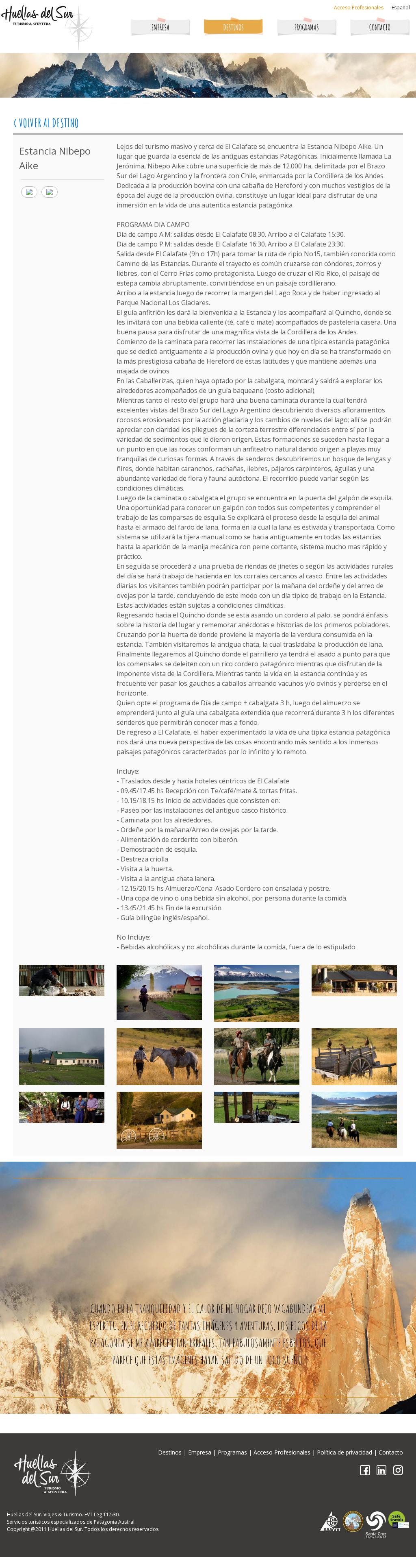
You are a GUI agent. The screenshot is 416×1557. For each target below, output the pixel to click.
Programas (232, 1452)
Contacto (391, 1452)
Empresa (199, 1452)
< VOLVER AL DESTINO (46, 123)
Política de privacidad (344, 1452)
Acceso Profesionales (359, 7)
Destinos (170, 1452)
